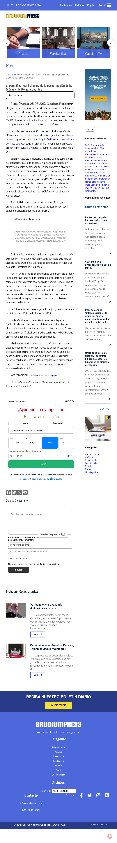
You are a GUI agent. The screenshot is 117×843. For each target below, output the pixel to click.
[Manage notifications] (109, 836)
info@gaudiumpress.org (31, 803)
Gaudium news (13, 74)
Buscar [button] (90, 129)
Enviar (18, 569)
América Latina (92, 454)
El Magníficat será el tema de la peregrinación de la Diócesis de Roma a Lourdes (39, 87)
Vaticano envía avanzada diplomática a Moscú (46, 606)
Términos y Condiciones (99, 825)
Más (36, 634)
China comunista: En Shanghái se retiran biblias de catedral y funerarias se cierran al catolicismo (97, 177)
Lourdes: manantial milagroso (42, 375)
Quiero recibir (58, 705)
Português (66, 5)
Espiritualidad (91, 460)
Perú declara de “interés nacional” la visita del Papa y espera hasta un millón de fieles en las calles (97, 165)
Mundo (88, 466)
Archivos (46, 791)
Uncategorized (92, 472)
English (91, 5)
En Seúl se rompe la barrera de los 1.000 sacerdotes (94, 148)
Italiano (79, 5)
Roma (11, 66)
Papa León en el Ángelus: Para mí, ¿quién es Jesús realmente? (52, 647)
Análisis (89, 457)
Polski (102, 5)
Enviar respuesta (50, 534)
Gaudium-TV (91, 463)
